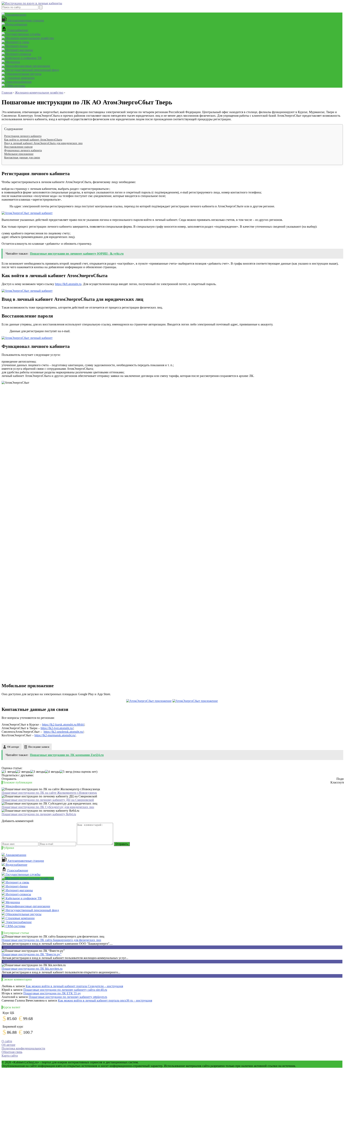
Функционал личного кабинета (23, 150)
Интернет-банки (16, 46)
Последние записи (38, 746)
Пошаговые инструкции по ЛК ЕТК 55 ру (52, 993)
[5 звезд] (66, 772)
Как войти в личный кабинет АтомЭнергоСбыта (33, 139)
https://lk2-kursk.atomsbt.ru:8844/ (63, 724)
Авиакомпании (15, 14)
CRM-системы (15, 85)
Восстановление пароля (18, 146)
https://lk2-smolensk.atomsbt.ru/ (63, 731)
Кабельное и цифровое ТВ (23, 58)
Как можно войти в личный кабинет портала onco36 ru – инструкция (105, 1000)
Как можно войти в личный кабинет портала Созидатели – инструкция (74, 986)
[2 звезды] (23, 772)
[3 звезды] (37, 772)
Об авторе (13, 746)
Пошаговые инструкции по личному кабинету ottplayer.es (68, 997)
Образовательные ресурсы (23, 74)
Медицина (12, 62)
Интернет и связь (17, 42)
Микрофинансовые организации (27, 66)
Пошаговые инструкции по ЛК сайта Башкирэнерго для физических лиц (51, 940)
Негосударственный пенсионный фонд (32, 70)
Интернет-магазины (19, 50)
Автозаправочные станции (25, 20)
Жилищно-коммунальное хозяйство (29, 38)
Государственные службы (22, 34)
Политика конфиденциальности (23, 1048)
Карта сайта (10, 1055)
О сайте (7, 1041)
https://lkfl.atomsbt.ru (68, 284)
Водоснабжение (16, 24)
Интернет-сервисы (18, 54)
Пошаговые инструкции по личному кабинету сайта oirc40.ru (65, 989)
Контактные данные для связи (22, 157)
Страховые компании (20, 78)
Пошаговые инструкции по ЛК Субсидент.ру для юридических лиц (48, 807)
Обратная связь (12, 1052)
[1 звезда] (9, 772)
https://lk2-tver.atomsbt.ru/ (57, 728)
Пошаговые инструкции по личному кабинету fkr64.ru (39, 814)
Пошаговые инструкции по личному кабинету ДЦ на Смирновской (48, 800)
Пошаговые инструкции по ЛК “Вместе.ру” (32, 954)
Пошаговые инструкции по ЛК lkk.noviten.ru (32, 968)
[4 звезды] (52, 772)
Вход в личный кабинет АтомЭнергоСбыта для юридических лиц (43, 143)
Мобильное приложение (18, 153)
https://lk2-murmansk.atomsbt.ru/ (55, 735)
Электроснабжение (18, 81)
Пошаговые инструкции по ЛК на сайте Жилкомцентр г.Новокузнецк (49, 792)
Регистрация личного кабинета (22, 136)
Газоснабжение (17, 30)
